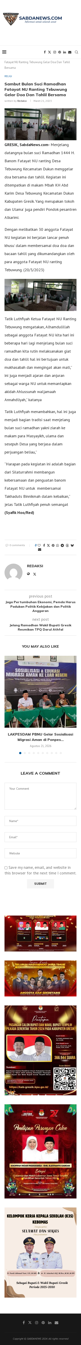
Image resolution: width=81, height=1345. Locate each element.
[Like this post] (39, 545)
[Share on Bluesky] (72, 545)
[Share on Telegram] (62, 545)
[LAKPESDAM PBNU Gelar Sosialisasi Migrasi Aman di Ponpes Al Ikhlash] (40, 692)
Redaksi (22, 100)
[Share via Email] (39, 549)
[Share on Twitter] (48, 545)
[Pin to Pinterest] (53, 545)
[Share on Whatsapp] (57, 545)
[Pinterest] (59, 52)
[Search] (76, 52)
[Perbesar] (70, 921)
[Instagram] (54, 52)
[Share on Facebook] (44, 545)
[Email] (69, 52)
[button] (8, 705)
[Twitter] (49, 52)
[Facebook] (45, 52)
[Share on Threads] (67, 545)
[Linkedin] (64, 52)
